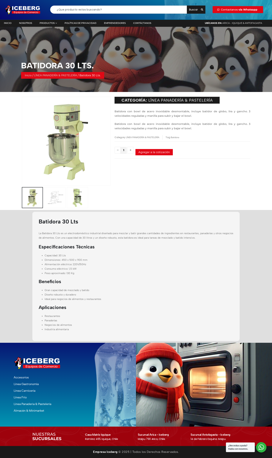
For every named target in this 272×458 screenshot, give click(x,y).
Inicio (7, 23)
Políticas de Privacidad (80, 23)
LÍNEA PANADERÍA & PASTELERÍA (55, 75)
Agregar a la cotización (154, 152)
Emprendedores (115, 23)
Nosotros (25, 23)
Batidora (175, 137)
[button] (22, 141)
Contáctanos (142, 23)
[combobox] (118, 10)
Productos (47, 23)
